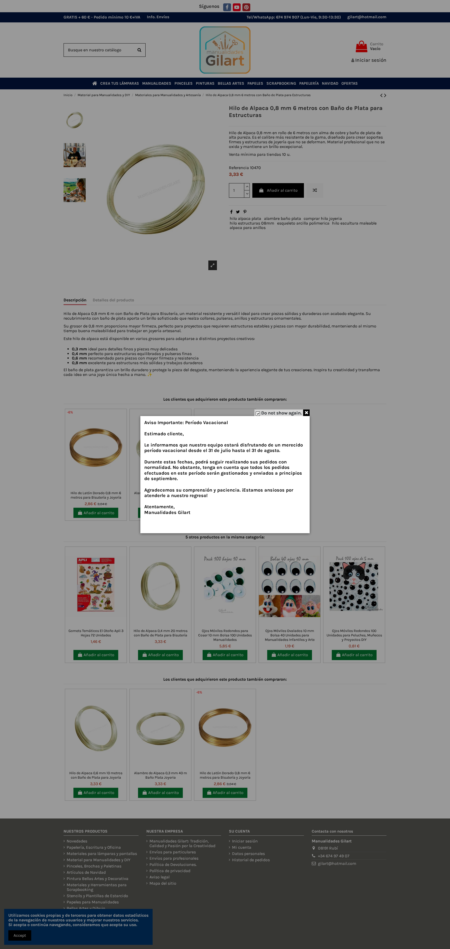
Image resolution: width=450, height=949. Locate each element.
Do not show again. (281, 412)
